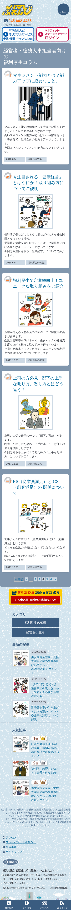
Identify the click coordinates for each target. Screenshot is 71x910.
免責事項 (11, 847)
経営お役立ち (35, 632)
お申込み (44, 908)
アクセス (11, 837)
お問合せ (9, 908)
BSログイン (62, 908)
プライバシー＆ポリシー (21, 842)
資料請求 (27, 908)
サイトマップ (14, 851)
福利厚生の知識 (35, 622)
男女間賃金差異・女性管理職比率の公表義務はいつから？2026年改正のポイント (45, 665)
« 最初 (19, 579)
